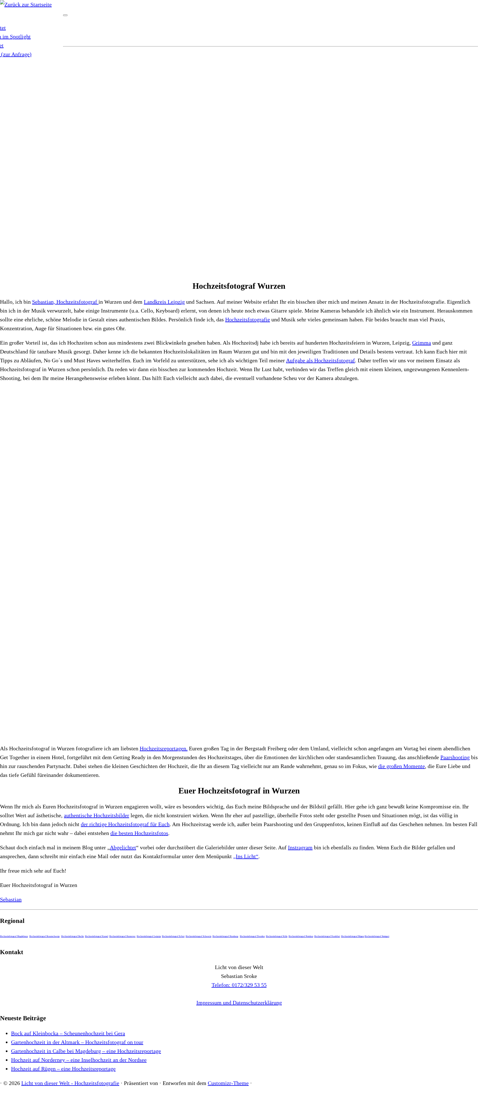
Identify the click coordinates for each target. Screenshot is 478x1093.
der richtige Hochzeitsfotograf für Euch (125, 824)
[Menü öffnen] (65, 15)
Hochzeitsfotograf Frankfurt (327, 936)
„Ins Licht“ (245, 856)
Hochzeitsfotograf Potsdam (301, 936)
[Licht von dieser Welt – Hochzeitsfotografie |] (26, 4)
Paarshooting (455, 757)
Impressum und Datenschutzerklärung (239, 1003)
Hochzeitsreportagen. (164, 748)
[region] (239, 162)
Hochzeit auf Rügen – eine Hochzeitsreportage (63, 1069)
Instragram (300, 847)
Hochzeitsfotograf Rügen (352, 936)
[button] (239, 261)
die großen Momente (401, 766)
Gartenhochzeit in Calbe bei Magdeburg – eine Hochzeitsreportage (86, 1051)
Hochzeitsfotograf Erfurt (173, 936)
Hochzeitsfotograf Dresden (252, 936)
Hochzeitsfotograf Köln (276, 936)
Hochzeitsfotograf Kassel (96, 936)
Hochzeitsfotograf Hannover (122, 936)
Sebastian (11, 899)
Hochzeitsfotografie (247, 319)
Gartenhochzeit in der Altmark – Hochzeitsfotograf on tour (77, 1042)
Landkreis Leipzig (164, 302)
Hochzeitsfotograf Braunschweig (44, 936)
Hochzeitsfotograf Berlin (72, 936)
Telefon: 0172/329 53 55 (239, 985)
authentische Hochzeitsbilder (96, 815)
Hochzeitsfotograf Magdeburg (14, 936)
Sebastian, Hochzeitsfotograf (65, 302)
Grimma (421, 343)
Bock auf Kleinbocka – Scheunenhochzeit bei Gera (68, 1033)
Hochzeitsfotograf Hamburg (225, 936)
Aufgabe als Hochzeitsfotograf (320, 360)
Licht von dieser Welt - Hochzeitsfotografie (70, 1083)
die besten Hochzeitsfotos (139, 833)
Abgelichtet (123, 847)
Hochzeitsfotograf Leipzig (149, 936)
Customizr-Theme (228, 1083)
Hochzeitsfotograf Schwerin (198, 936)
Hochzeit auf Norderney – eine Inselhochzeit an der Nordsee (79, 1060)
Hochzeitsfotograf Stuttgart (377, 936)
